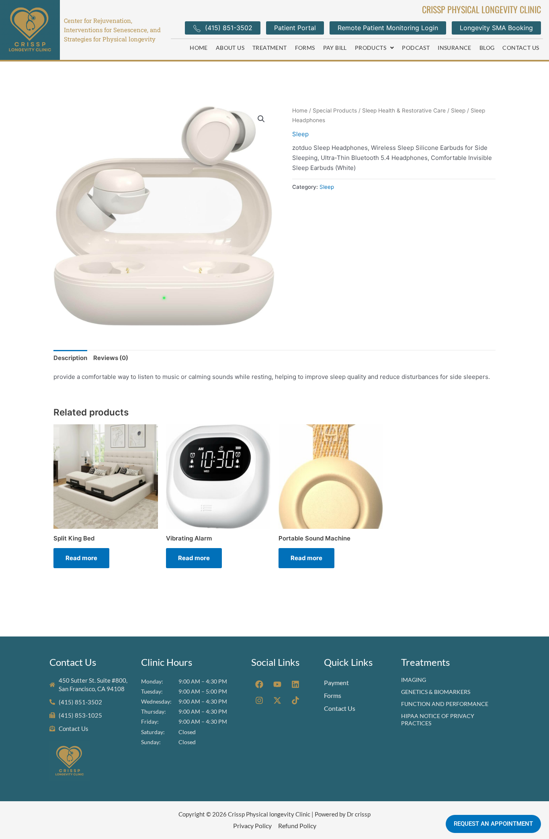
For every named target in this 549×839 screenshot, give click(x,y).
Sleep (458, 110)
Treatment (269, 47)
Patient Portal (295, 28)
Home (199, 47)
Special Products (335, 110)
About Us (230, 47)
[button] (374, 48)
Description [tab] (70, 358)
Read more (81, 558)
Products (370, 47)
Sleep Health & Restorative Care (404, 110)
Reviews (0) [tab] (110, 358)
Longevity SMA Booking (496, 28)
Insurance (454, 47)
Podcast (416, 47)
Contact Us (520, 47)
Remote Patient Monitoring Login (388, 28)
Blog (487, 47)
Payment (336, 682)
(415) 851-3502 (228, 28)
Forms (305, 47)
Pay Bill (335, 47)
